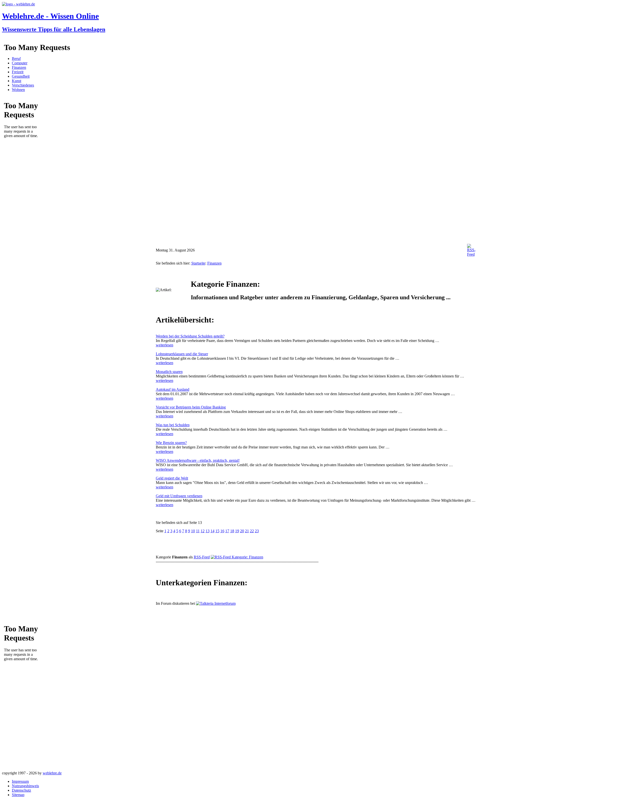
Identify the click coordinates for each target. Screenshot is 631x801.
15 (217, 531)
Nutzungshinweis (25, 786)
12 (203, 531)
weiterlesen (164, 345)
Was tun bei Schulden (173, 425)
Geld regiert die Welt (172, 478)
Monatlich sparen (169, 372)
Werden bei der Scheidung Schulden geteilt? (190, 336)
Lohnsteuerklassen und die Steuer (182, 354)
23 (257, 531)
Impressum (20, 781)
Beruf (16, 58)
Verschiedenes (23, 85)
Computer (19, 63)
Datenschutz (21, 790)
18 (232, 531)
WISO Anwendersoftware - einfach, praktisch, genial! (198, 460)
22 (252, 531)
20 (242, 531)
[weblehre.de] (18, 4)
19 (237, 531)
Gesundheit (21, 76)
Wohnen (18, 90)
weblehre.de (52, 773)
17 (227, 531)
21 (247, 531)
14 (212, 531)
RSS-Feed (202, 557)
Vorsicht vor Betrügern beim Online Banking (191, 407)
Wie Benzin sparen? (171, 443)
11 (198, 531)
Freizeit (17, 72)
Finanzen (19, 67)
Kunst (16, 81)
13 (208, 531)
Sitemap (18, 795)
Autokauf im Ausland (172, 389)
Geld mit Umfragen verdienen (179, 496)
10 (193, 531)
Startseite (198, 263)
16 (222, 531)
